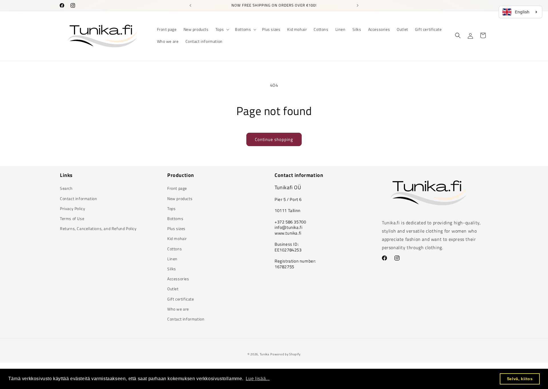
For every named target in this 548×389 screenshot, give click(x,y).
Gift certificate (180, 299)
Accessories (178, 279)
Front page (177, 188)
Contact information (78, 198)
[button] (221, 29)
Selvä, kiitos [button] (520, 378)
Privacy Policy (72, 208)
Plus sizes (176, 228)
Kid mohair (177, 238)
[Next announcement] (357, 5)
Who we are (178, 309)
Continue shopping (274, 139)
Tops (171, 208)
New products (179, 198)
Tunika (264, 354)
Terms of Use (72, 218)
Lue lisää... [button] (258, 378)
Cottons (174, 249)
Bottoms (175, 218)
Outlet (173, 289)
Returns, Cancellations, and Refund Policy (98, 228)
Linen (172, 259)
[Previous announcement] (190, 5)
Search (66, 188)
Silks (171, 269)
